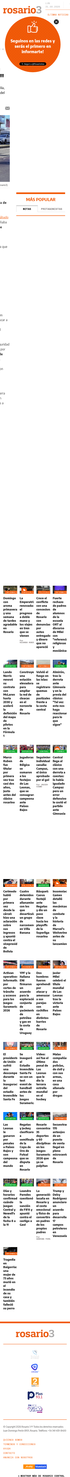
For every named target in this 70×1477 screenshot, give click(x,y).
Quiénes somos (12, 1439)
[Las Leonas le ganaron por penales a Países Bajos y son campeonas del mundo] (10, 1141)
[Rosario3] (22, 7)
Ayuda (7, 1448)
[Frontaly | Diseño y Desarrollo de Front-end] (29, 1466)
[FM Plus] (35, 1395)
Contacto (9, 1453)
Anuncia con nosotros (18, 1457)
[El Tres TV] (35, 1368)
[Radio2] (35, 1382)
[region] (40, 96)
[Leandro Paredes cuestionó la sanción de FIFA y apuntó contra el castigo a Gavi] (27, 1209)
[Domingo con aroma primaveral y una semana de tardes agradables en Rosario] (10, 619)
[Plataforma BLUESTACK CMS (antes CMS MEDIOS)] (41, 1466)
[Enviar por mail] (7, 108)
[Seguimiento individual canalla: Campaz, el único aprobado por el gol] (43, 780)
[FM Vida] (35, 1409)
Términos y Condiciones (19, 1444)
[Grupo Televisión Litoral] (35, 1354)
